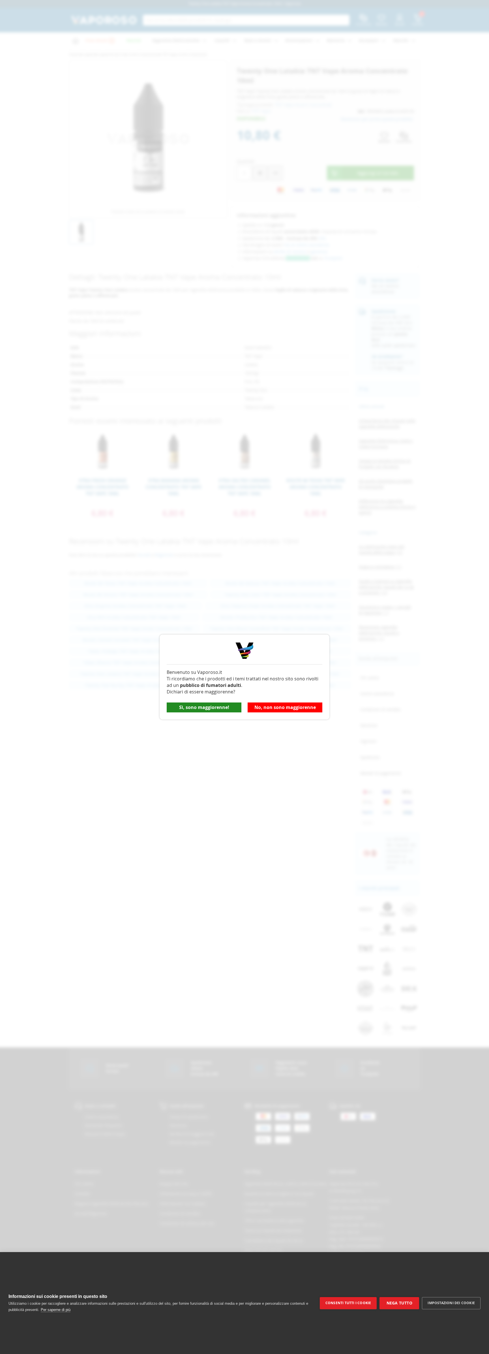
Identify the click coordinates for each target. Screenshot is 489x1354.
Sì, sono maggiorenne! (204, 707)
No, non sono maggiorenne (285, 707)
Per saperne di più (55, 1310)
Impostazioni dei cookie (451, 1302)
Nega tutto (399, 1303)
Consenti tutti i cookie (348, 1302)
